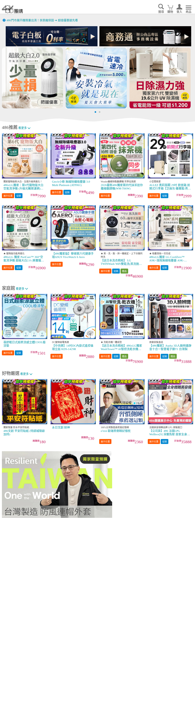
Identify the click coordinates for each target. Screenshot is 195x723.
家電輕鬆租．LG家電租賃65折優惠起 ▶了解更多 (37, 20)
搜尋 (161, 11)
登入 (179, 11)
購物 (170, 11)
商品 (188, 11)
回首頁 (12, 9)
